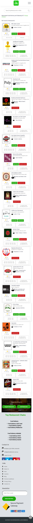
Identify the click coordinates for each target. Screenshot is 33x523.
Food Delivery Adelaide (14, 433)
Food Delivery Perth (15, 436)
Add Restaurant (23, 406)
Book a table (14, 33)
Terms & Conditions (9, 479)
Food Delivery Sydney (15, 425)
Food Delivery (14, 421)
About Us (6, 469)
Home (5, 466)
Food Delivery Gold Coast (15, 423)
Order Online (22, 51)
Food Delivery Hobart (15, 438)
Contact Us (7, 484)
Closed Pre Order (21, 33)
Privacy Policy (7, 481)
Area (5, 471)
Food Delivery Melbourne (15, 427)
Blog (5, 476)
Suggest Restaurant (9, 406)
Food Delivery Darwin (15, 440)
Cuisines (6, 474)
